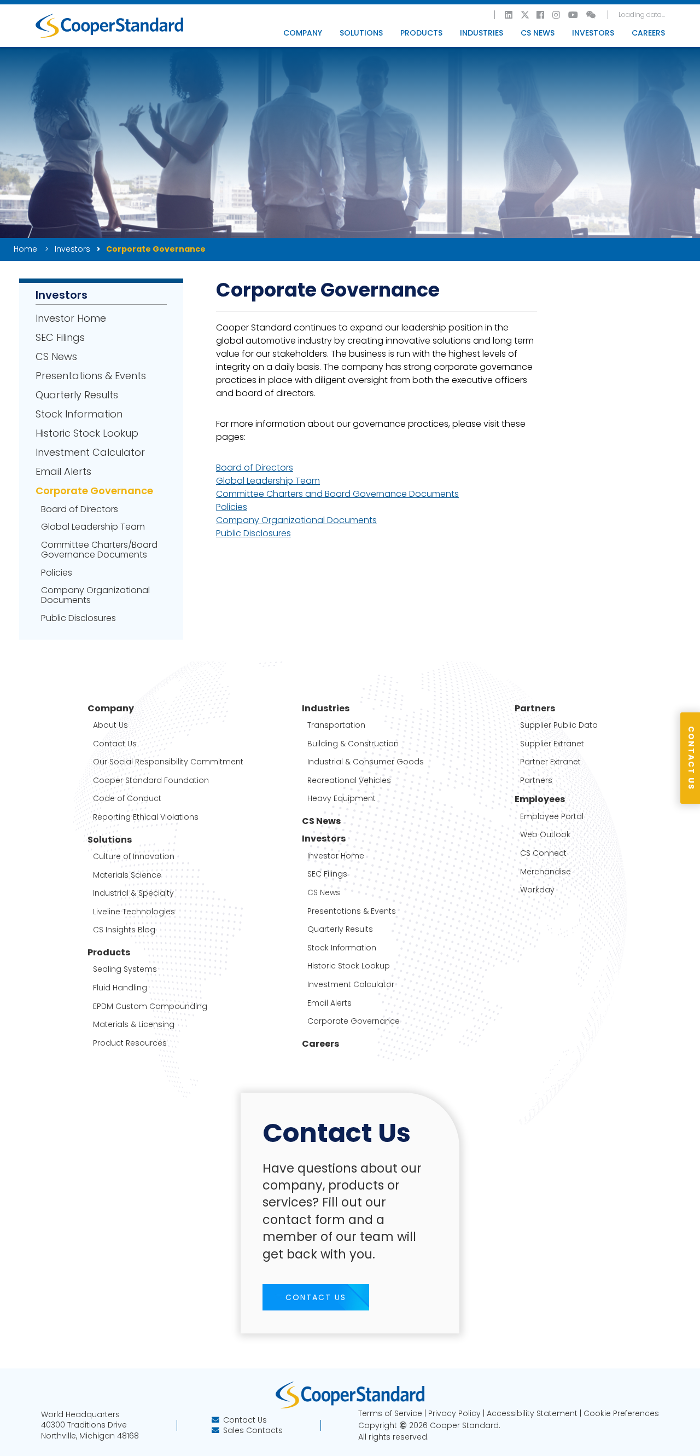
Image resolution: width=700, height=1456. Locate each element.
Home (26, 248)
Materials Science (127, 875)
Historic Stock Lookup (87, 433)
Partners (536, 780)
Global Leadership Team (93, 527)
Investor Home (71, 318)
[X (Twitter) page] (525, 14)
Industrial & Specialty (133, 893)
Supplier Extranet (552, 744)
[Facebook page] (540, 14)
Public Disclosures (78, 618)
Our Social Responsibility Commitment (168, 762)
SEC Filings (60, 337)
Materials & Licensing (133, 1024)
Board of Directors (79, 509)
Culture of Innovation (133, 856)
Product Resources (130, 1043)
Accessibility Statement (532, 1413)
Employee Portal (552, 816)
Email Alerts (63, 471)
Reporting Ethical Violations (146, 817)
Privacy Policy (454, 1413)
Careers (648, 32)
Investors (72, 248)
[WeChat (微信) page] (591, 14)
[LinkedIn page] (509, 14)
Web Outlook (545, 834)
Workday (537, 890)
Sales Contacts (253, 1430)
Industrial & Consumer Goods (365, 762)
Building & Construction (353, 744)
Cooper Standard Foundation (151, 780)
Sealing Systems (125, 969)
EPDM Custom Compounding (150, 1006)
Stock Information (79, 414)
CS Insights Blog (124, 930)
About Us (110, 725)
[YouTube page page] (573, 14)
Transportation (336, 725)
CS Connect (543, 853)
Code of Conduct (127, 798)
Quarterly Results (77, 395)
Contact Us (115, 744)
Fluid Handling (120, 988)
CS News (538, 32)
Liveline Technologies (134, 912)
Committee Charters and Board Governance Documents (337, 494)
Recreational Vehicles (349, 780)
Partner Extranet (550, 762)
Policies (56, 573)
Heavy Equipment (341, 798)
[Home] (109, 25)
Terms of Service (390, 1413)
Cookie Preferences (621, 1413)
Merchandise (545, 872)
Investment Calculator (90, 452)
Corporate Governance (94, 490)
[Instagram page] (556, 14)
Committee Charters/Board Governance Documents (99, 550)
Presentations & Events (91, 375)
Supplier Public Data (559, 725)
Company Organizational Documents (95, 595)
